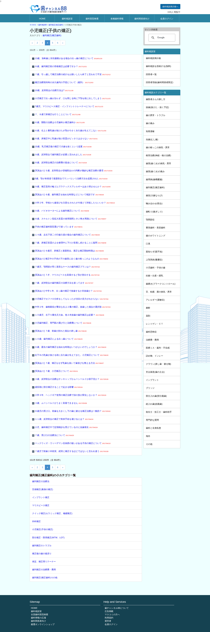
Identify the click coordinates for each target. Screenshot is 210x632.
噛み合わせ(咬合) (154, 203)
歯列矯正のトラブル (42, 545)
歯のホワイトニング (155, 235)
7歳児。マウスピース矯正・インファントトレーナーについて (68, 106)
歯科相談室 (67, 18)
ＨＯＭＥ (33, 25)
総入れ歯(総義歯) (154, 404)
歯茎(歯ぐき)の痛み (155, 171)
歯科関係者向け (141, 18)
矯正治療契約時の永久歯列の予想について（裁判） (63, 82)
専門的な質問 (152, 420)
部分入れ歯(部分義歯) (156, 396)
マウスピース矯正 (40, 505)
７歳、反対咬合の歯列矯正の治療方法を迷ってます (62, 283)
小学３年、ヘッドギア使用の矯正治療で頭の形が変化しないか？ (69, 395)
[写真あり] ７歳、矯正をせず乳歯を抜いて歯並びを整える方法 (68, 363)
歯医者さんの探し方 (155, 99)
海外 (148, 436)
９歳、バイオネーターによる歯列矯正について (60, 210)
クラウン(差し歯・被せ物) (158, 364)
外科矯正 (36, 521)
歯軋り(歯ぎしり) (154, 211)
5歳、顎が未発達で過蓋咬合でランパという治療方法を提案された (69, 178)
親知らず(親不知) (154, 251)
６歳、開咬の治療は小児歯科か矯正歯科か (59, 122)
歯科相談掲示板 (153, 58)
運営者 (108, 621)
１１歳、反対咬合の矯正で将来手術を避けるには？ (62, 419)
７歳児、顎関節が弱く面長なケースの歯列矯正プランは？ (66, 266)
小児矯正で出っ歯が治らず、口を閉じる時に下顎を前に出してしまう (72, 98)
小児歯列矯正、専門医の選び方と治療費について (61, 323)
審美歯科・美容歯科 (155, 227)
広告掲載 (109, 611)
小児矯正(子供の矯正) (42, 529)
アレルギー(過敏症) (155, 300)
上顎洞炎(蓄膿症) (154, 259)
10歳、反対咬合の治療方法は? (53, 90)
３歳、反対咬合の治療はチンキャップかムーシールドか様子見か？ (70, 379)
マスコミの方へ (112, 614)
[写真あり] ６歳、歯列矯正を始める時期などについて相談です (68, 194)
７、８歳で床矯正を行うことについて (57, 114)
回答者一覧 (151, 74)
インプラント (152, 380)
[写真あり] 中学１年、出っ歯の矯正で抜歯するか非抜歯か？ (67, 291)
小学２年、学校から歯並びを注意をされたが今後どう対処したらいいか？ (73, 202)
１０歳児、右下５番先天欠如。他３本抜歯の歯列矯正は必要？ (68, 315)
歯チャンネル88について (117, 608)
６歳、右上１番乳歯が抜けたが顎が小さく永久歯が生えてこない (69, 130)
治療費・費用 (152, 340)
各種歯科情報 (117, 18)
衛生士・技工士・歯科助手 (159, 412)
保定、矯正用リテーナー (44, 561)
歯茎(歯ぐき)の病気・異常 (158, 163)
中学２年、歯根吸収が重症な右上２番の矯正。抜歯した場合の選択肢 (71, 307)
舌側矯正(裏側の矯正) (42, 489)
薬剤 (148, 316)
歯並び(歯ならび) (154, 195)
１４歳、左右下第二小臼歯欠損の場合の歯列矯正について (66, 234)
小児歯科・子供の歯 (155, 267)
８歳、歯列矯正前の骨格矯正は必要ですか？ (60, 66)
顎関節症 (150, 219)
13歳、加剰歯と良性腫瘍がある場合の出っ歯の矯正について (67, 58)
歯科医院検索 (92, 18)
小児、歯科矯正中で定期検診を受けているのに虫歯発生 (65, 427)
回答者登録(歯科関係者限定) (159, 82)
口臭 (148, 243)
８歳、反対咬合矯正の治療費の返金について (59, 162)
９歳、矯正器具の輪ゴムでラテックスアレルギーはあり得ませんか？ (71, 186)
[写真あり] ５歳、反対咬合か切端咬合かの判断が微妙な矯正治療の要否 (72, 170)
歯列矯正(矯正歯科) (56, 25)
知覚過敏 (150, 131)
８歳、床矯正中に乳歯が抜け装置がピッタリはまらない (65, 138)
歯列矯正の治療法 (40, 481)
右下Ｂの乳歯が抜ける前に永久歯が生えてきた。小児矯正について (70, 355)
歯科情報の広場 (38, 617)
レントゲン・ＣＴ (154, 324)
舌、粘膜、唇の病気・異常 (159, 292)
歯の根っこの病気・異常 (158, 147)
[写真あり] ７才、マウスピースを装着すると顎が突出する (65, 275)
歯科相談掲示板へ (170, 6)
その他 (149, 444)
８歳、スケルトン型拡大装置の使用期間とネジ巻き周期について (69, 218)
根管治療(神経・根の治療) (158, 155)
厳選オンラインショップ (43, 624)
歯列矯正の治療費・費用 (44, 569)
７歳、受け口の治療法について (53, 435)
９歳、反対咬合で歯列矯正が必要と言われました (61, 154)
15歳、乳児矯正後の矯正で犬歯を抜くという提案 (61, 146)
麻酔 (148, 308)
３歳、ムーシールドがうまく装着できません (59, 403)
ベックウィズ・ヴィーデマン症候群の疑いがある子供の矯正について (71, 443)
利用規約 (109, 617)
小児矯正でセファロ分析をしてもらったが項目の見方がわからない (70, 299)
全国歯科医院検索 (39, 614)
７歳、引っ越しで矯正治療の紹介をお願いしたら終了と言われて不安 (72, 74)
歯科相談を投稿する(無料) (158, 66)
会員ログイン (166, 18)
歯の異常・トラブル (155, 115)
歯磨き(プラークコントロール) (160, 284)
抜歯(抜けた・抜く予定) (157, 107)
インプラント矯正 (40, 497)
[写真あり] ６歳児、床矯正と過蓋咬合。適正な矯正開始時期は (68, 250)
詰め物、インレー (154, 356)
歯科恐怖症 (151, 332)
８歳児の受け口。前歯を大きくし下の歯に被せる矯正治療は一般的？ (71, 411)
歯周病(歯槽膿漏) (154, 179)
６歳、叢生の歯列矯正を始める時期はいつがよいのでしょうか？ (69, 347)
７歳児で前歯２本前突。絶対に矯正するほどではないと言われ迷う (70, 451)
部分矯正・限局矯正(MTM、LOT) (48, 537)
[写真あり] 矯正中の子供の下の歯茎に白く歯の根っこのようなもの (70, 258)
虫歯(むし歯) (152, 139)
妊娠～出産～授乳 (154, 275)
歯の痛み (150, 123)
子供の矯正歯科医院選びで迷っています (57, 226)
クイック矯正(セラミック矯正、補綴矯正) (52, 513)
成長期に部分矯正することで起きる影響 (57, 387)
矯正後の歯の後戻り (42, 553)
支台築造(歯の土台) (155, 372)
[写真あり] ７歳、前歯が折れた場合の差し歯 (59, 331)
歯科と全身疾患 (153, 428)
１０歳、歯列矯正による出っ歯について (57, 339)
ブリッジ (150, 388)
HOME (42, 18)
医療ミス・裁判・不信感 (158, 348)
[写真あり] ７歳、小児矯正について (55, 371)
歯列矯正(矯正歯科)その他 (44, 577)
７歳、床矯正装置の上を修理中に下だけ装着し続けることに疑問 (69, 242)
